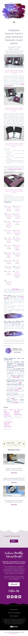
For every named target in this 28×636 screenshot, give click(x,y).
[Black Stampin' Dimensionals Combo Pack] (17, 273)
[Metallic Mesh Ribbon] (17, 238)
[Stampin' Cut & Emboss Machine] (17, 246)
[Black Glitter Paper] (17, 222)
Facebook (17, 310)
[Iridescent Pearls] (8, 246)
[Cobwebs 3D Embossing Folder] (8, 254)
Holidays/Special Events (18, 52)
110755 (8, 284)
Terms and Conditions (14, 613)
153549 (8, 248)
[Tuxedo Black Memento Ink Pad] (8, 239)
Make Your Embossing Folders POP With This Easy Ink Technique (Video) (14, 479)
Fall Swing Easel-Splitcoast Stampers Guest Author (8, 413)
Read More (14, 472)
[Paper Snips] (8, 266)
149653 (17, 250)
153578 (8, 257)
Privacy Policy (14, 609)
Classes (22, 50)
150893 (17, 277)
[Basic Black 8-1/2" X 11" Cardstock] (17, 207)
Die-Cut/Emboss (9, 52)
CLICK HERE (15, 289)
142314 (8, 233)
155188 (8, 211)
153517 (8, 227)
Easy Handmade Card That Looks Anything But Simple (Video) (14, 501)
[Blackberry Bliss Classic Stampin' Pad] (17, 231)
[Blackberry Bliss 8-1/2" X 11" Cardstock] (8, 215)
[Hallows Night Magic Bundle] (8, 207)
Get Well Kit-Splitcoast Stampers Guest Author (18, 412)
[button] (14, 22)
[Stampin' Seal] (8, 272)
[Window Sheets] (8, 231)
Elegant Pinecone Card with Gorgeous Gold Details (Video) (14, 469)
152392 (17, 263)
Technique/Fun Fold (18, 53)
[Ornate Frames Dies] (17, 253)
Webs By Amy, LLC (14, 633)
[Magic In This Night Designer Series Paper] (8, 223)
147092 (17, 235)
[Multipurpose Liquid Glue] (8, 281)
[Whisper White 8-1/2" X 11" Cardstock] (17, 215)
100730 (17, 218)
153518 (17, 224)
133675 (8, 218)
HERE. (13, 398)
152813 (8, 274)
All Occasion (17, 50)
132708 (8, 242)
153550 (17, 241)
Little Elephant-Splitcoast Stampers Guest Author (8, 424)
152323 (8, 263)
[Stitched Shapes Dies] (8, 261)
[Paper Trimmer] (17, 261)
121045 (17, 211)
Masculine (8, 53)
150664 (17, 256)
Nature (12, 53)
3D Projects (12, 50)
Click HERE (16, 377)
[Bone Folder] (17, 266)
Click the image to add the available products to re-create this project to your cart (14, 72)
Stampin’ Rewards (15, 324)
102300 (17, 268)
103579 (8, 268)
